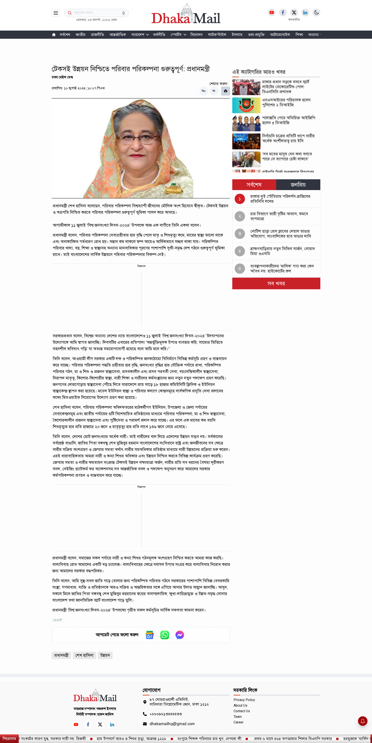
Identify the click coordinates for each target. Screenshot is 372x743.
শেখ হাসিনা (84, 655)
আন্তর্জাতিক (118, 34)
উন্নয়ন (105, 655)
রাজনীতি (97, 34)
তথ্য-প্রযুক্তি (256, 34)
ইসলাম (237, 34)
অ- (214, 91)
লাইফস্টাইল (217, 34)
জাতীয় (80, 34)
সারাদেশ (138, 34)
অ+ (204, 91)
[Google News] (150, 635)
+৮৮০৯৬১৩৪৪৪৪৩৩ (166, 714)
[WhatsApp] (164, 635)
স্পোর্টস (176, 34)
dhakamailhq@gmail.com (172, 723)
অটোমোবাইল (280, 34)
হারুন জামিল (105, 714)
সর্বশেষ (65, 34)
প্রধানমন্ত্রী (61, 655)
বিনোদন (197, 34)
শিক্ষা (299, 34)
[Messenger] (180, 635)
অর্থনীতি (159, 34)
